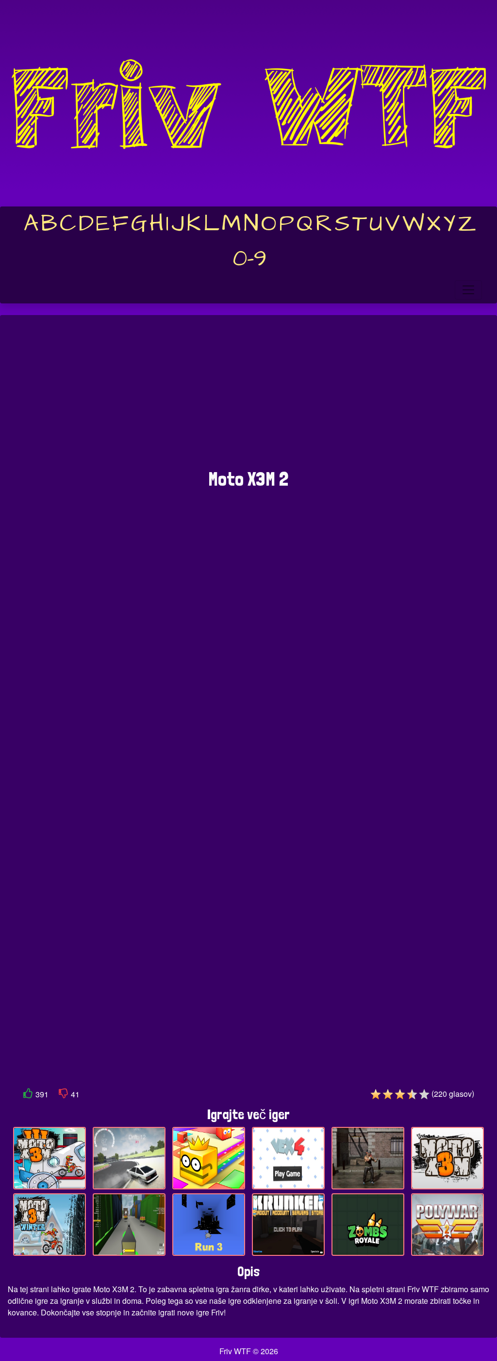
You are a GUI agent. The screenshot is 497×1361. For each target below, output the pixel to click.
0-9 (249, 259)
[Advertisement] (248, 397)
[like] (28, 1095)
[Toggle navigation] (468, 290)
